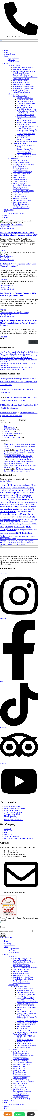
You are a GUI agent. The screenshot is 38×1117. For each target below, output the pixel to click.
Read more (3, 250)
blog (5, 426)
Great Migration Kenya (15, 502)
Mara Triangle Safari (15, 528)
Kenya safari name (24, 511)
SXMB (2, 405)
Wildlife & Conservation (12, 437)
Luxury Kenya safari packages (17, 518)
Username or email (6, 931)
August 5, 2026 (5, 287)
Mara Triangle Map (19, 527)
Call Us (8, 1114)
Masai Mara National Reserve (17, 536)
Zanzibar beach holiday (18, 544)
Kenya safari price (28, 514)
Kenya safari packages (10, 514)
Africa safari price (28, 490)
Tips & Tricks (8, 431)
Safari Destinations (17, 225)
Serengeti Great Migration (26, 541)
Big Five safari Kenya (16, 499)
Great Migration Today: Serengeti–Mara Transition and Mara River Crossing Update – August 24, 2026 (18, 357)
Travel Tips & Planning (21, 313)
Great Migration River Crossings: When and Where (17, 379)
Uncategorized (5, 225)
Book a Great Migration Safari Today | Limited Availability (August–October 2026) (19, 233)
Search (2, 338)
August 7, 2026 (5, 226)
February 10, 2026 (6, 315)
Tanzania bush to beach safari (16, 542)
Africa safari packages (10, 490)
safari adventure (34, 539)
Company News (9, 428)
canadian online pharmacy (8, 413)
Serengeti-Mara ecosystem (9, 541)
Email (30, 1114)
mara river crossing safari (8, 522)
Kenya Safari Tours (4, 517)
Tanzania (3, 542)
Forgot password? (6, 937)
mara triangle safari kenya (24, 530)
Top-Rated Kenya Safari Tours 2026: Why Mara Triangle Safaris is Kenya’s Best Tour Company (18, 322)
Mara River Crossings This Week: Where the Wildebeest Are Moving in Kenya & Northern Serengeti (19, 353)
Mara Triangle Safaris (7, 228)
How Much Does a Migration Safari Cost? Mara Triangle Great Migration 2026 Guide (16, 368)
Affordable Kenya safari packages (15, 485)
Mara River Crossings (28, 519)
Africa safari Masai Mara (23, 487)
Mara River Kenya (23, 522)
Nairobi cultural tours (23, 539)
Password (3, 933)
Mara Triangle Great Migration (22, 524)
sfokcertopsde (4, 389)
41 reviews (8, 907)
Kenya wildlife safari (19, 517)
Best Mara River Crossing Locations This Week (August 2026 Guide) (18, 294)
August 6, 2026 (5, 258)
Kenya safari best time (18, 509)
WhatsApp (19, 1114)
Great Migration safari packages (19, 504)
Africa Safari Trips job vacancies (14, 492)
